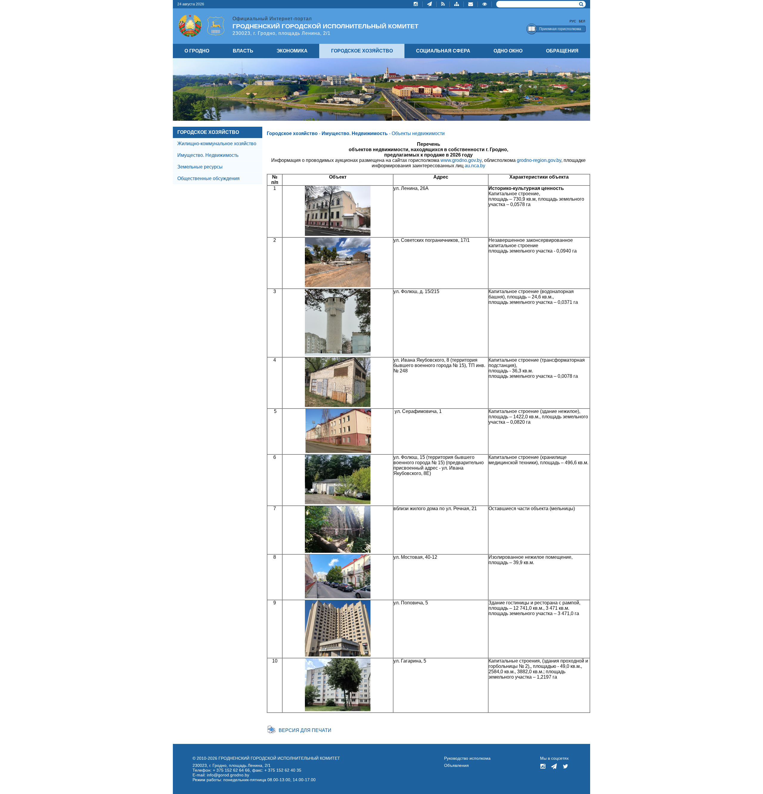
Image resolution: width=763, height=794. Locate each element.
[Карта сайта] (457, 4)
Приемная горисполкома (560, 29)
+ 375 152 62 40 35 (282, 770)
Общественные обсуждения (208, 178)
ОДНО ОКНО (508, 50)
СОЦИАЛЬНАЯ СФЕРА (443, 50)
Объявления (456, 765)
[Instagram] (416, 4)
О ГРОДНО (196, 50)
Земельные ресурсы (200, 166)
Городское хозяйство (292, 133)
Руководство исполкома (467, 758)
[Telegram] (430, 4)
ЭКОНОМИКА (292, 50)
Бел (582, 21)
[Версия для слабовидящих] (485, 4)
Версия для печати (305, 730)
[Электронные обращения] (471, 4)
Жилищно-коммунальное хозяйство (216, 143)
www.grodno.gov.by (461, 160)
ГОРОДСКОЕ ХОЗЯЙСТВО (208, 132)
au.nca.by (475, 165)
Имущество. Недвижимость (207, 155)
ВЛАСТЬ (243, 50)
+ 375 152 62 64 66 (231, 770)
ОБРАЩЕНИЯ (562, 50)
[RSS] (443, 4)
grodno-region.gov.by (539, 160)
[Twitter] (565, 766)
